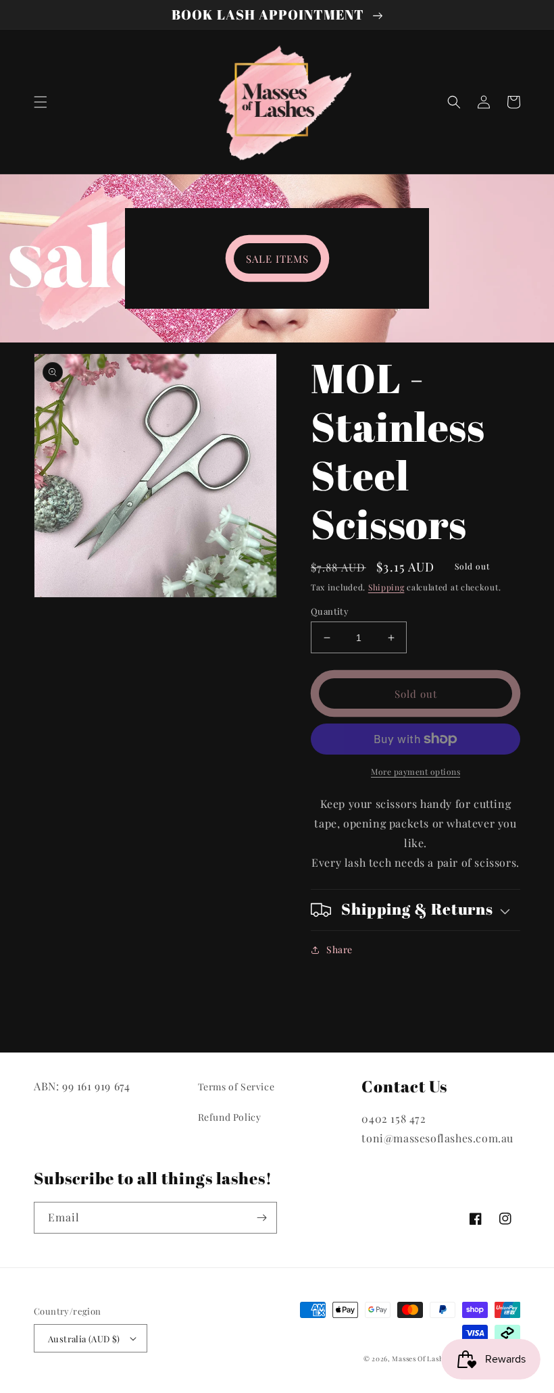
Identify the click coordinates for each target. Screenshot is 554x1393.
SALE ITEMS (277, 258)
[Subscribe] (261, 1218)
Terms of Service (236, 1086)
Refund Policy (229, 1117)
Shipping (386, 587)
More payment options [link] (415, 771)
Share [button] (339, 949)
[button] (40, 102)
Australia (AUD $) (84, 1338)
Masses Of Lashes (421, 1358)
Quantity (330, 611)
